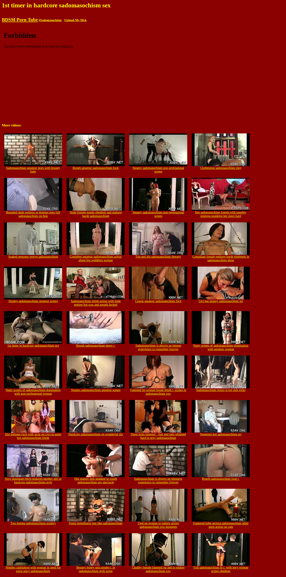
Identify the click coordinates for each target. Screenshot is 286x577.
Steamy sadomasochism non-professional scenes (158, 169)
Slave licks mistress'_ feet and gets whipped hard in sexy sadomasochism (158, 436)
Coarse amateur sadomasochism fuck (158, 301)
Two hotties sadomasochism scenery (33, 523)
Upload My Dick (75, 20)
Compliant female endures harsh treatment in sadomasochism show (220, 258)
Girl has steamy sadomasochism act (221, 301)
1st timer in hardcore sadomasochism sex (33, 345)
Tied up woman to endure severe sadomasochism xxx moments (158, 525)
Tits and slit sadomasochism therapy (158, 256)
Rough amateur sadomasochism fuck (96, 168)
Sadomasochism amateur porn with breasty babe (33, 169)
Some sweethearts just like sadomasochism (95, 523)
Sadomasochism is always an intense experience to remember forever (158, 347)
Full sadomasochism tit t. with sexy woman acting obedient (220, 569)
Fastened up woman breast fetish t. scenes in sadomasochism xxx (158, 391)
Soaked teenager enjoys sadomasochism (33, 256)
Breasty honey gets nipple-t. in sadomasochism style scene (95, 569)
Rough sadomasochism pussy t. (95, 345)
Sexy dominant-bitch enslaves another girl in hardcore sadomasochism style (33, 480)
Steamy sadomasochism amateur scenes (33, 301)
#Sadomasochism (50, 20)
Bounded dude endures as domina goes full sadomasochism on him (33, 214)
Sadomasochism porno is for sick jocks (220, 390)
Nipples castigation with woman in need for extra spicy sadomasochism (33, 569)
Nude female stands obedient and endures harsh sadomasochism (96, 214)
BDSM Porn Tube (20, 19)
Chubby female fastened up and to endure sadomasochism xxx (158, 569)
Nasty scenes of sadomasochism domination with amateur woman (220, 347)
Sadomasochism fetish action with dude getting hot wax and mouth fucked (96, 302)
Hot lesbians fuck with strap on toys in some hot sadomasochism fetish (33, 436)
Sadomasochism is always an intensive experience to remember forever (158, 480)
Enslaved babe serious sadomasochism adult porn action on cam (220, 525)
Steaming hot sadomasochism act (221, 434)
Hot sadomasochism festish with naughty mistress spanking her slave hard (220, 214)
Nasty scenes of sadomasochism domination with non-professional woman (33, 391)
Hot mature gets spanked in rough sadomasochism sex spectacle (95, 480)
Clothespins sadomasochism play (220, 168)
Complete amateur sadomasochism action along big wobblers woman (96, 258)
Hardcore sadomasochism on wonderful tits (95, 434)
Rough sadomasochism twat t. (221, 478)
